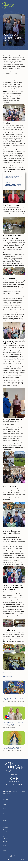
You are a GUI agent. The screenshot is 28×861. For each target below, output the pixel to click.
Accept (8, 185)
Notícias (14, 43)
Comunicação (14, 774)
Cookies (23, 859)
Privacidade (11, 859)
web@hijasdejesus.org (14, 781)
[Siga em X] (14, 778)
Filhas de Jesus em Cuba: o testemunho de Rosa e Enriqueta (13, 723)
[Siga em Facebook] (11, 778)
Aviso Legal (17, 859)
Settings (19, 185)
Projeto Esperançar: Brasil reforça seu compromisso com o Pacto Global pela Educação (13, 698)
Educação (21, 701)
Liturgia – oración (14, 750)
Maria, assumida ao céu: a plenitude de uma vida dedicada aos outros (13, 748)
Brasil (11, 701)
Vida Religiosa (13, 727)
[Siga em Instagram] (17, 778)
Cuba (17, 725)
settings (8, 182)
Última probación (7, 672)
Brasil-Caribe (16, 701)
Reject (13, 185)
